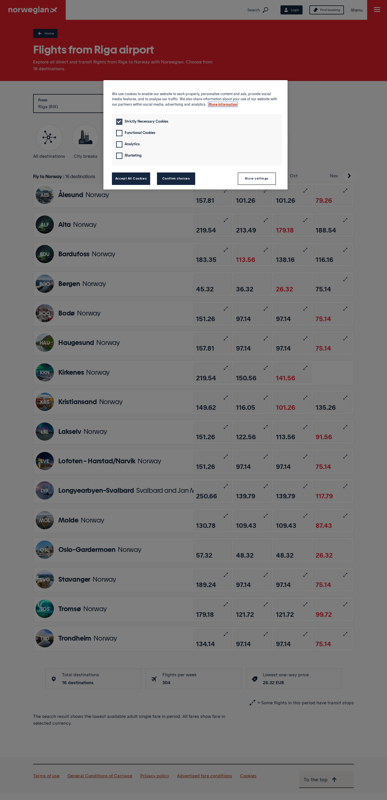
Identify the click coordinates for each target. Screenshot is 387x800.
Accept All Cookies (131, 178)
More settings (256, 178)
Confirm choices (176, 178)
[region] (195, 134)
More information (223, 104)
